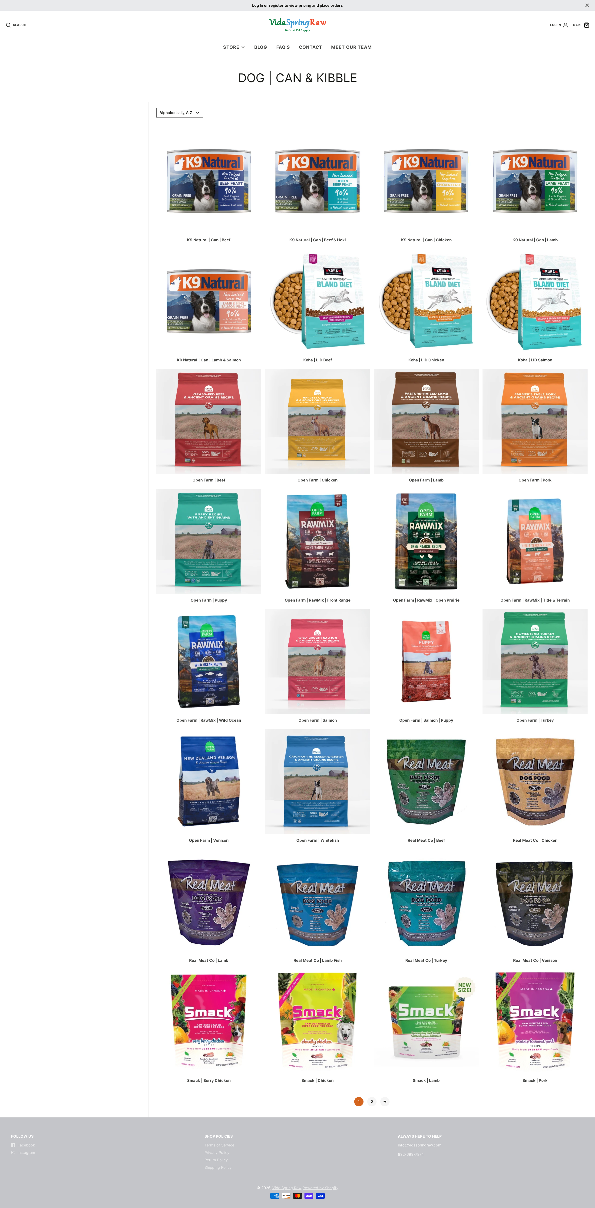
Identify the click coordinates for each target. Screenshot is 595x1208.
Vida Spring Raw (286, 1187)
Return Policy (216, 1160)
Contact (310, 47)
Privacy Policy (217, 1152)
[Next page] (385, 1101)
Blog (261, 47)
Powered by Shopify (320, 1187)
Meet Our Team (351, 47)
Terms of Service (219, 1145)
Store (231, 47)
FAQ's (283, 47)
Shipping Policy (218, 1167)
